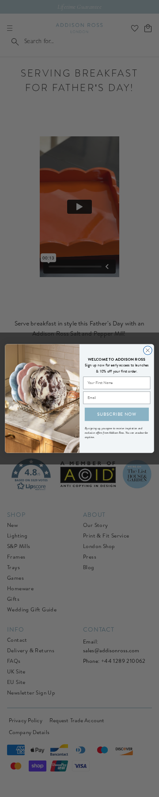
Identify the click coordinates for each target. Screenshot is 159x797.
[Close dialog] (148, 350)
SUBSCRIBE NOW (116, 414)
